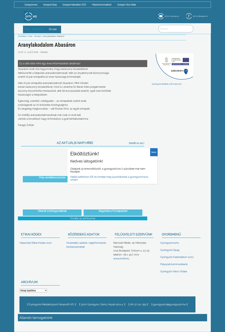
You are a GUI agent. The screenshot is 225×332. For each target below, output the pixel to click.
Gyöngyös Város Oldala (126, 4)
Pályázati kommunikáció (101, 4)
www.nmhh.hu (121, 258)
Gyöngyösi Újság (50, 4)
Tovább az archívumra (82, 218)
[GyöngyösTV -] (31, 16)
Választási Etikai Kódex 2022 (35, 242)
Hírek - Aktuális (34, 36)
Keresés (189, 29)
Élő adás (53, 29)
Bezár (153, 152)
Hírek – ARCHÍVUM (33, 29)
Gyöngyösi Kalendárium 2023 (74, 4)
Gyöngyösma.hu (30, 4)
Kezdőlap (22, 36)
